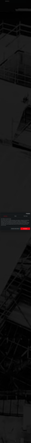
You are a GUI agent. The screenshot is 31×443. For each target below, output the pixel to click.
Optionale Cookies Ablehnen (15, 228)
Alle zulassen (25, 228)
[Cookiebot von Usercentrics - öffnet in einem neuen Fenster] (26, 213)
